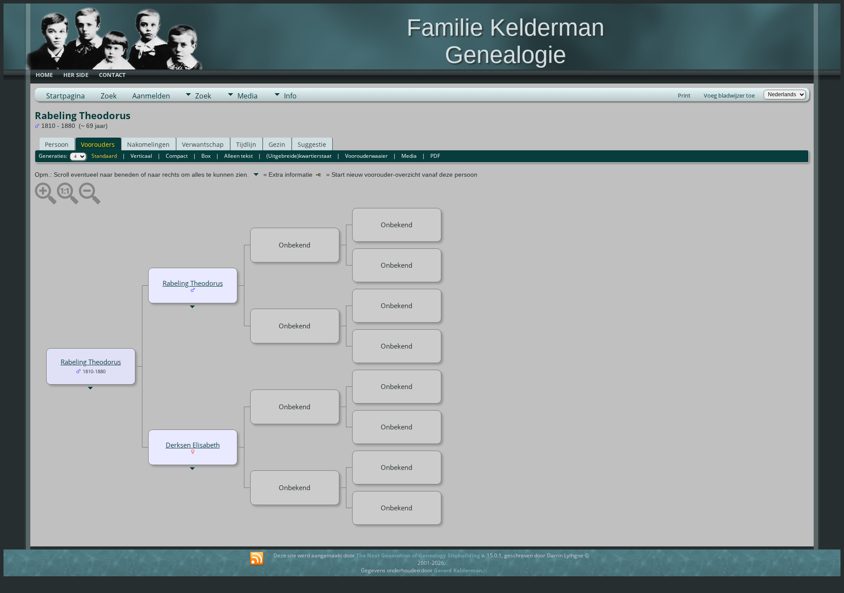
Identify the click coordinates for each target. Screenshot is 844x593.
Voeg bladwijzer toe (729, 95)
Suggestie (312, 144)
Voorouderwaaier (366, 156)
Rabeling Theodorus (91, 361)
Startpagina (65, 96)
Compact (177, 156)
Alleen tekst (238, 156)
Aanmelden (151, 96)
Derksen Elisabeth (193, 444)
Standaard (104, 156)
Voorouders (98, 144)
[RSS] (257, 559)
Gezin (277, 144)
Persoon (57, 144)
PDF (435, 156)
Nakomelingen (148, 144)
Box (206, 156)
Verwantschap (203, 144)
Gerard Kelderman (458, 570)
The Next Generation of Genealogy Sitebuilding (418, 555)
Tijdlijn (246, 144)
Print (684, 95)
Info (290, 96)
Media (247, 96)
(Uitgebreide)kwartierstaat (298, 156)
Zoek (108, 96)
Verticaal (141, 156)
